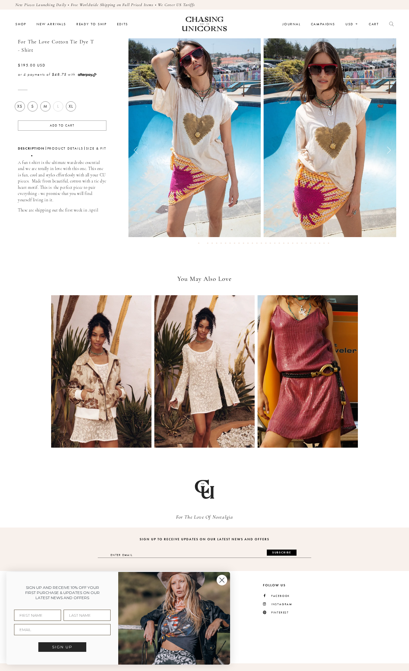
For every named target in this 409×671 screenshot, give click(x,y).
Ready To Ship (91, 24)
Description (31, 148)
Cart (374, 24)
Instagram (281, 604)
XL (71, 106)
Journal (291, 24)
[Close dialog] (222, 580)
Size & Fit (96, 148)
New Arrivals (51, 24)
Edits (122, 24)
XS (19, 106)
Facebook (280, 596)
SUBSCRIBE (281, 552)
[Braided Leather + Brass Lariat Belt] (308, 371)
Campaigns (323, 24)
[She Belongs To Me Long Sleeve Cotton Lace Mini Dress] (204, 371)
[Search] (391, 24)
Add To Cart (62, 125)
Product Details (65, 148)
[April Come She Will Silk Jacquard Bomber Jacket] (101, 371)
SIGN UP (62, 646)
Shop (20, 24)
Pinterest (280, 612)
